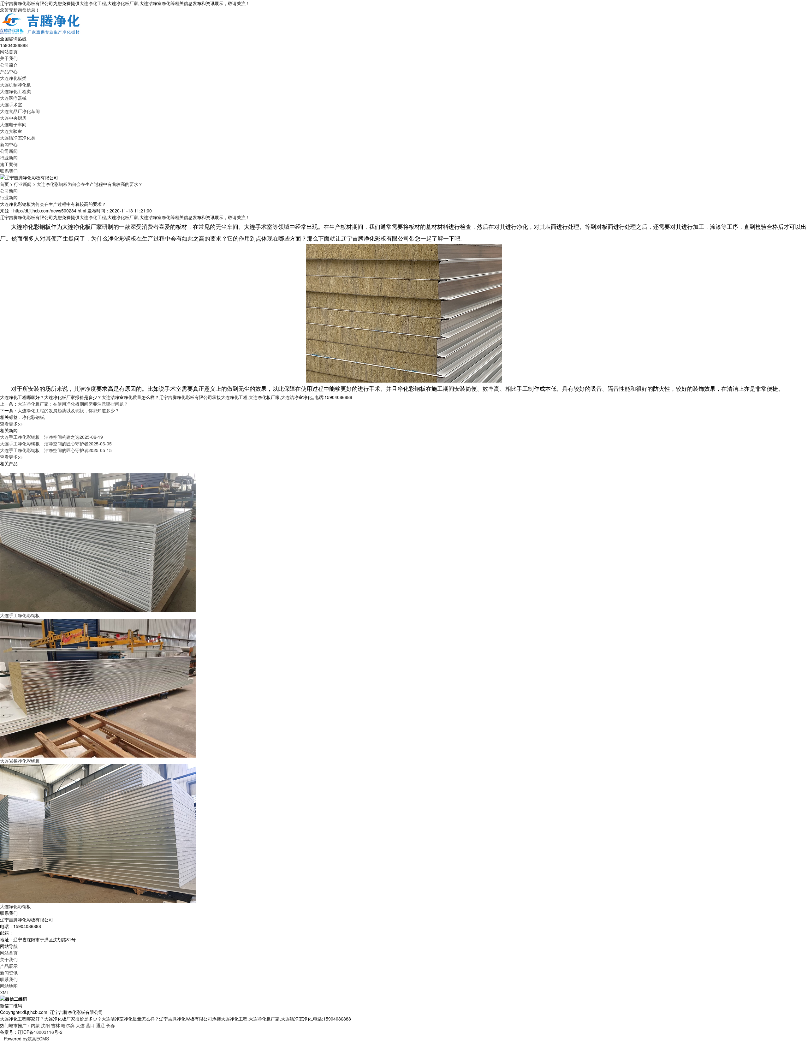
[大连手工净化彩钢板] (98, 542)
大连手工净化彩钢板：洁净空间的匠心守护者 (56, 443)
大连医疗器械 (13, 98)
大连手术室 (11, 104)
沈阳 (45, 1025)
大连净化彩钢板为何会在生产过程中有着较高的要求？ (90, 184)
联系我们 (9, 171)
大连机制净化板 (15, 84)
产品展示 (9, 966)
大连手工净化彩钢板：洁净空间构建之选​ (51, 437)
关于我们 (9, 58)
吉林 (55, 1025)
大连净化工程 (93, 3)
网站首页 (9, 51)
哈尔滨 (67, 1025)
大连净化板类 (13, 78)
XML (4, 992)
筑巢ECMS (38, 1038)
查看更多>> (11, 423)
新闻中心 (9, 144)
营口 (90, 1025)
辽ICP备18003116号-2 (40, 1032)
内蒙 (35, 1025)
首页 (4, 184)
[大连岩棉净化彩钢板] (98, 687)
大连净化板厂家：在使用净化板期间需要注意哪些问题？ (73, 404)
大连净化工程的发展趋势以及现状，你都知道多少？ (68, 410)
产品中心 (9, 71)
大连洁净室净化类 (17, 137)
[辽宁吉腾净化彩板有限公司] (40, 24)
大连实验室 (11, 131)
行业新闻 (9, 157)
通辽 (100, 1025)
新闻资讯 (9, 972)
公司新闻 (9, 151)
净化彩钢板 (33, 417)
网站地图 (9, 986)
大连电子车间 (13, 124)
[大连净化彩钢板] (98, 833)
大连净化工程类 (15, 91)
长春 (110, 1025)
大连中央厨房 (13, 118)
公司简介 (9, 65)
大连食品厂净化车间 (20, 111)
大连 (80, 1025)
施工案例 (9, 164)
